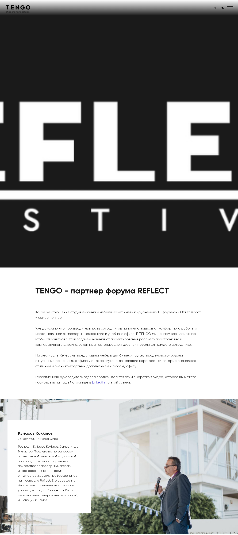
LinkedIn (99, 382)
